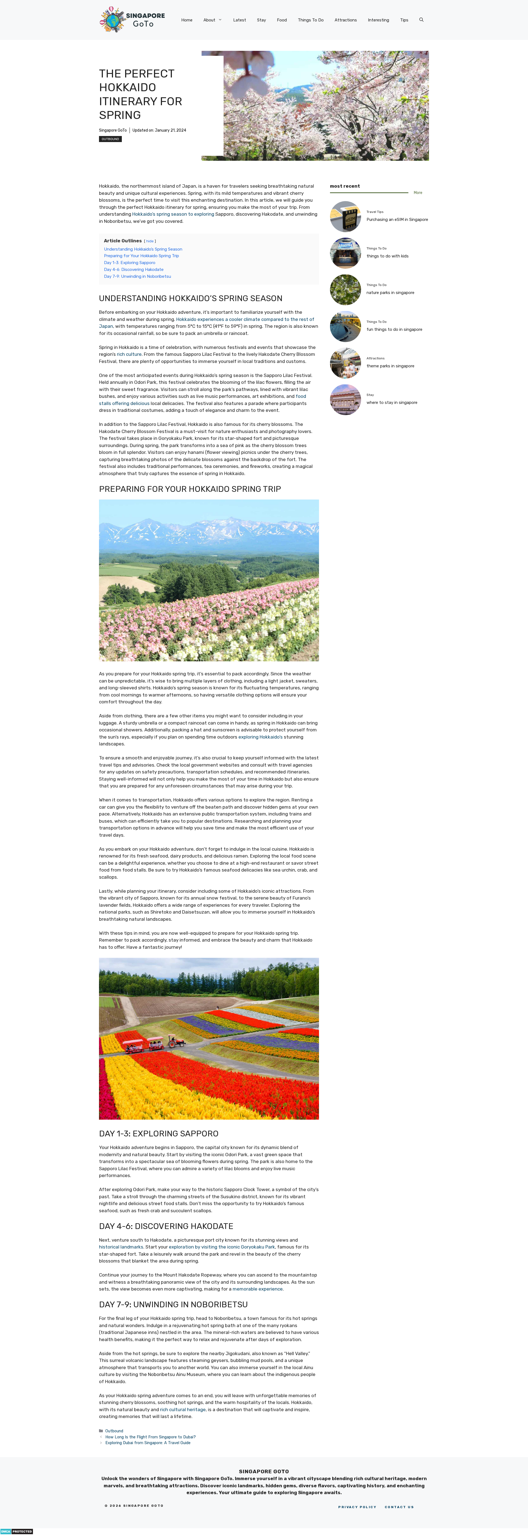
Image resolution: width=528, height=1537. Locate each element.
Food (282, 20)
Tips (404, 20)
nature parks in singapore (390, 292)
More (418, 192)
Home (187, 20)
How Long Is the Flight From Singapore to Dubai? (150, 1437)
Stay (261, 20)
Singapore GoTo (113, 130)
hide (150, 241)
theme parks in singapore (390, 366)
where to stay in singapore (392, 402)
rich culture (129, 354)
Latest (239, 20)
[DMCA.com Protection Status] (16, 1533)
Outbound (110, 139)
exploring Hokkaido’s (260, 737)
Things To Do (311, 20)
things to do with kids (388, 256)
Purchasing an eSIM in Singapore (397, 219)
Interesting (378, 20)
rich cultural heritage (183, 1409)
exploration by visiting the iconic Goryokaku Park (222, 1247)
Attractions (346, 20)
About (209, 20)
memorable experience (258, 1289)
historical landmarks (121, 1247)
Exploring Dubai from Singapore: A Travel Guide (148, 1442)
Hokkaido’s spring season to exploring (173, 214)
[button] (421, 20)
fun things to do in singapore (394, 329)
